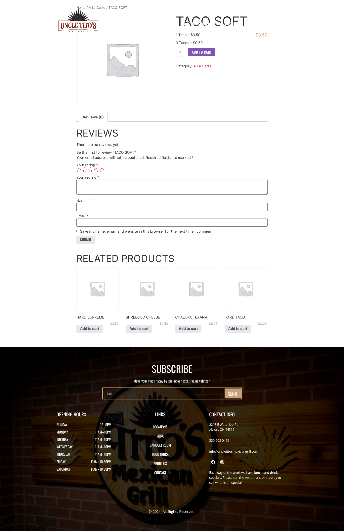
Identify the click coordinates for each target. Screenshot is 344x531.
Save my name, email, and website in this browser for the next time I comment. (147, 231)
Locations (145, 24)
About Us (256, 24)
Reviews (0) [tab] (93, 117)
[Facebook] (213, 462)
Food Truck (228, 24)
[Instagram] (222, 462)
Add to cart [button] (89, 328)
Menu (167, 24)
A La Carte (202, 66)
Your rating (87, 165)
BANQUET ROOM (194, 24)
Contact (280, 24)
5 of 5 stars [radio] (102, 169)
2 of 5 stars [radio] (84, 169)
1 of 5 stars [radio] (78, 169)
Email (82, 216)
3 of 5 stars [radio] (90, 169)
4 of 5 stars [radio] (96, 169)
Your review (87, 177)
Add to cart (202, 52)
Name (82, 201)
